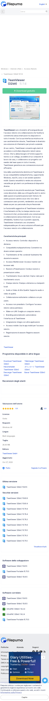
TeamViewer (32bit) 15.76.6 (17, 525)
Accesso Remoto (30, 69)
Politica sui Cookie (8, 673)
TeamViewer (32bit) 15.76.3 (17, 535)
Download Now (25, 678)
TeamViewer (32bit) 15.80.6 (17, 498)
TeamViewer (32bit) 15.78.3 (17, 519)
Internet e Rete (15, 69)
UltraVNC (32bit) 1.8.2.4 (16, 614)
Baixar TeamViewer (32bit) (34, 372)
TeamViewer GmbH (9, 453)
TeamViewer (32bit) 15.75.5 (17, 541)
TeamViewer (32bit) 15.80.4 (17, 504)
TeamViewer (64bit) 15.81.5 (17, 577)
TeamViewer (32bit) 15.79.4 (17, 509)
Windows (4, 69)
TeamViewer (8, 347)
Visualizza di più (40, 547)
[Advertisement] (24, 42)
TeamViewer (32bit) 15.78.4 (17, 514)
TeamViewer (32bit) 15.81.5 (17, 487)
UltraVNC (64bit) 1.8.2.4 (16, 609)
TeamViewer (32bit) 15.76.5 (17, 530)
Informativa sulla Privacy (11, 692)
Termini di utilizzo (8, 659)
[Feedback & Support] (45, 680)
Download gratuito (25, 91)
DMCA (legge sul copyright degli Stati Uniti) (7, 666)
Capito (24, 697)
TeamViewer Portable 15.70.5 (18, 571)
